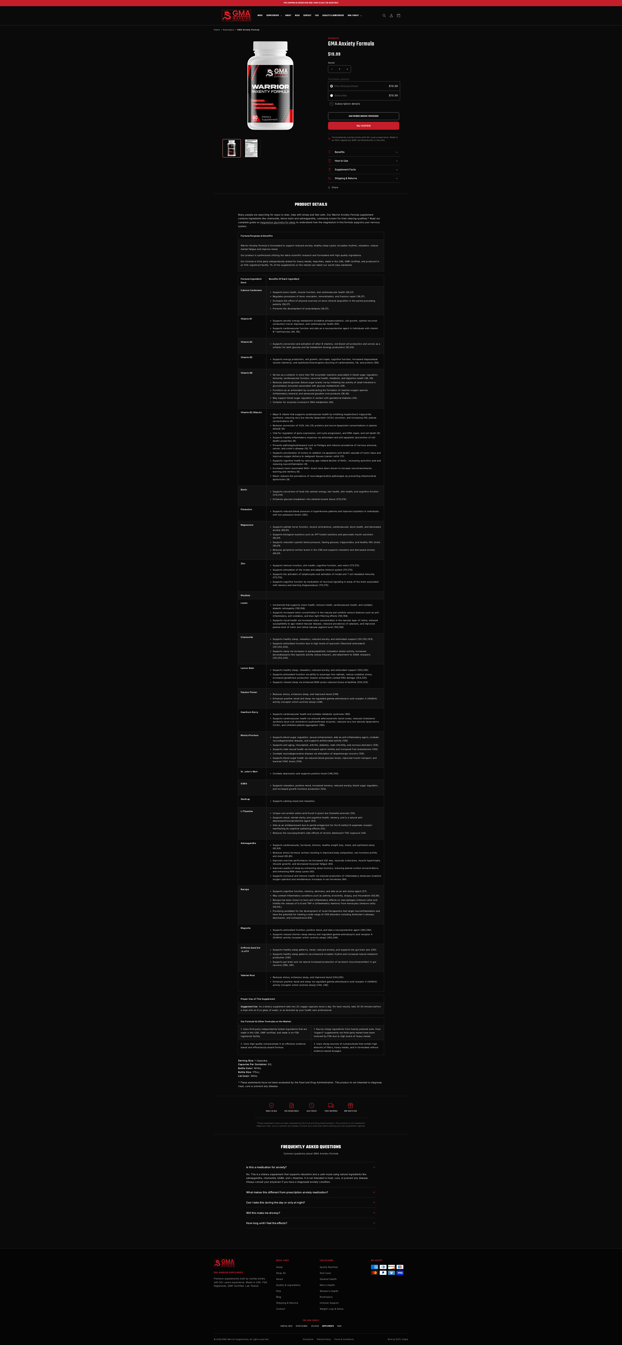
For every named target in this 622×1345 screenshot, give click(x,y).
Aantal (331, 62)
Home (217, 30)
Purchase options (338, 79)
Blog (278, 1296)
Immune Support (329, 1302)
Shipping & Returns (287, 1302)
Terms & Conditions (344, 1339)
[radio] (331, 86)
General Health (328, 1279)
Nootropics (228, 30)
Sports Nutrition (329, 1267)
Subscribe (340, 95)
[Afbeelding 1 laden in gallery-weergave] (232, 148)
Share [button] (335, 187)
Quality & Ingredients (288, 1285)
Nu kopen (364, 125)
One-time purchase (346, 86)
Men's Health (327, 1285)
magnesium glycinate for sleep (277, 222)
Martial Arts (287, 1326)
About (279, 1279)
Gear (339, 1326)
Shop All (281, 1273)
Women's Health (329, 1291)
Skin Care (325, 1273)
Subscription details (347, 103)
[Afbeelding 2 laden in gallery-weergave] (251, 148)
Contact (280, 1308)
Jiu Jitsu (315, 1326)
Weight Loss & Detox (332, 1308)
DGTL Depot (402, 1339)
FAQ (278, 1291)
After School (302, 1326)
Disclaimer (308, 1339)
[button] (274, 15)
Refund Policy (324, 1339)
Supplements (328, 1326)
